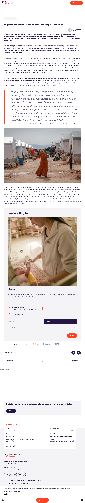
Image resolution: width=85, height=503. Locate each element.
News (14, 10)
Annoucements (11, 19)
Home (6, 10)
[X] (10, 474)
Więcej (11, 411)
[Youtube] (19, 474)
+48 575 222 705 (9, 467)
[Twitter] (79, 353)
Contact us (76, 3)
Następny (75, 360)
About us (12, 480)
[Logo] (7, 4)
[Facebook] (73, 353)
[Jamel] (6, 494)
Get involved (30, 480)
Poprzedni (10, 360)
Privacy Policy (26, 483)
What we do (20, 480)
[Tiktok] (24, 474)
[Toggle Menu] (81, 500)
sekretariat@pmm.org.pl (12, 469)
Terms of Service (14, 483)
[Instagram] (15, 474)
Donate (72, 335)
